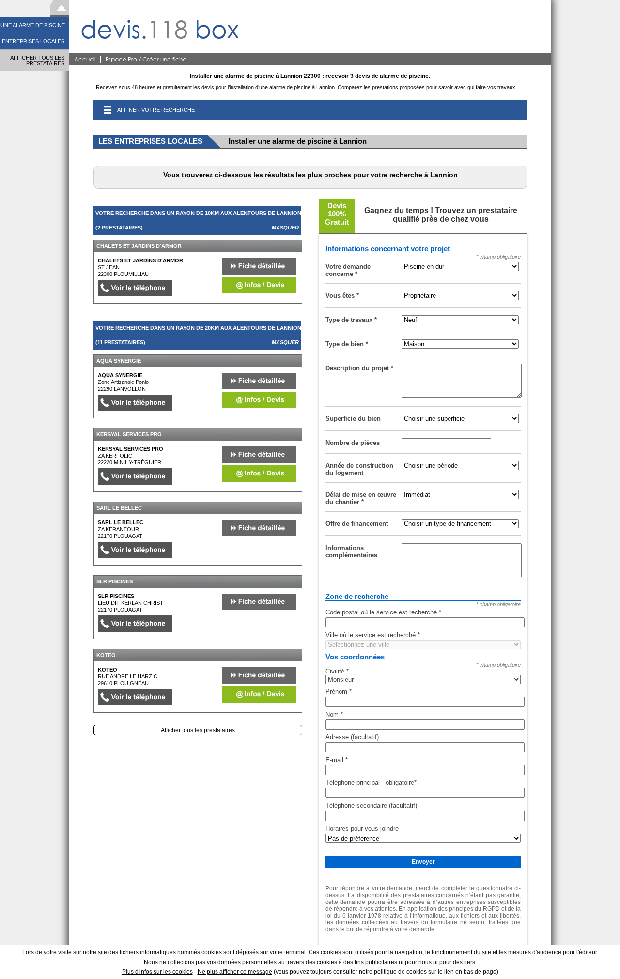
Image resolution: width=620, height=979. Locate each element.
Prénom (339, 691)
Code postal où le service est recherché (383, 612)
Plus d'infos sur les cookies (157, 971)
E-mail (337, 760)
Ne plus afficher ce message (235, 971)
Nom (334, 714)
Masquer (285, 227)
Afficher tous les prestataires (198, 730)
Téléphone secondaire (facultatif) (371, 805)
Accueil (84, 59)
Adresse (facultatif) (352, 737)
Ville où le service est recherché (373, 635)
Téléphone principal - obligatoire (371, 782)
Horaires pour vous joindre (362, 828)
